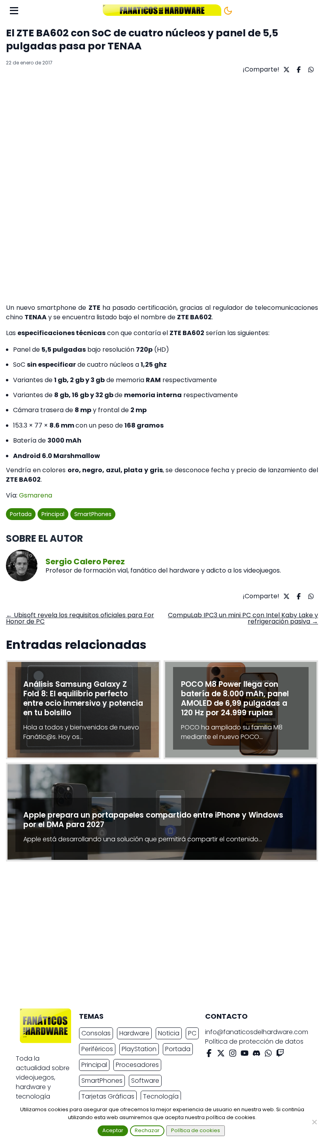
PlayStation (139, 1049)
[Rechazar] (314, 1122)
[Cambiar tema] (228, 10)
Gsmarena (35, 495)
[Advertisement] (155, 937)
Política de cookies (195, 1130)
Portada (21, 514)
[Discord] (256, 1054)
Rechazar (147, 1130)
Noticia (168, 1033)
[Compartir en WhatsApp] (310, 69)
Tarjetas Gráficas (107, 1096)
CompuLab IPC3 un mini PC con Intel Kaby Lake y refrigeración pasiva (243, 618)
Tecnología (161, 1096)
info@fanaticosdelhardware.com (256, 1032)
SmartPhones (92, 514)
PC (192, 1033)
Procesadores (137, 1064)
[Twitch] (280, 1054)
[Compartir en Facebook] (298, 69)
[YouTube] (245, 1054)
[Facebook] (209, 1054)
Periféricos (97, 1049)
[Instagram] (233, 1054)
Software (145, 1080)
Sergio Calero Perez (85, 561)
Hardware (134, 1033)
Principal (52, 514)
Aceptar (112, 1130)
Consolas (96, 1033)
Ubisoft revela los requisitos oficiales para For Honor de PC (80, 618)
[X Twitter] (221, 1054)
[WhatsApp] (268, 1054)
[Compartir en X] (285, 69)
